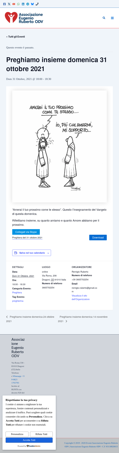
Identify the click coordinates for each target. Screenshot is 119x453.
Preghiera (17, 292)
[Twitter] (9, 4)
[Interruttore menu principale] (112, 18)
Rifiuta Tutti (41, 434)
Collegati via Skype (26, 232)
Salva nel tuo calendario (32, 252)
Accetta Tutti (29, 440)
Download (98, 237)
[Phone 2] (37, 4)
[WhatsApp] (18, 4)
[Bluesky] (32, 4)
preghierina (17, 300)
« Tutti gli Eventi (15, 36)
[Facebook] (4, 4)
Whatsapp (17, 376)
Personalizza (17, 434)
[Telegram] (27, 4)
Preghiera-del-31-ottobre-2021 (27, 237)
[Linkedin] (23, 4)
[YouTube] (13, 4)
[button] (104, 18)
